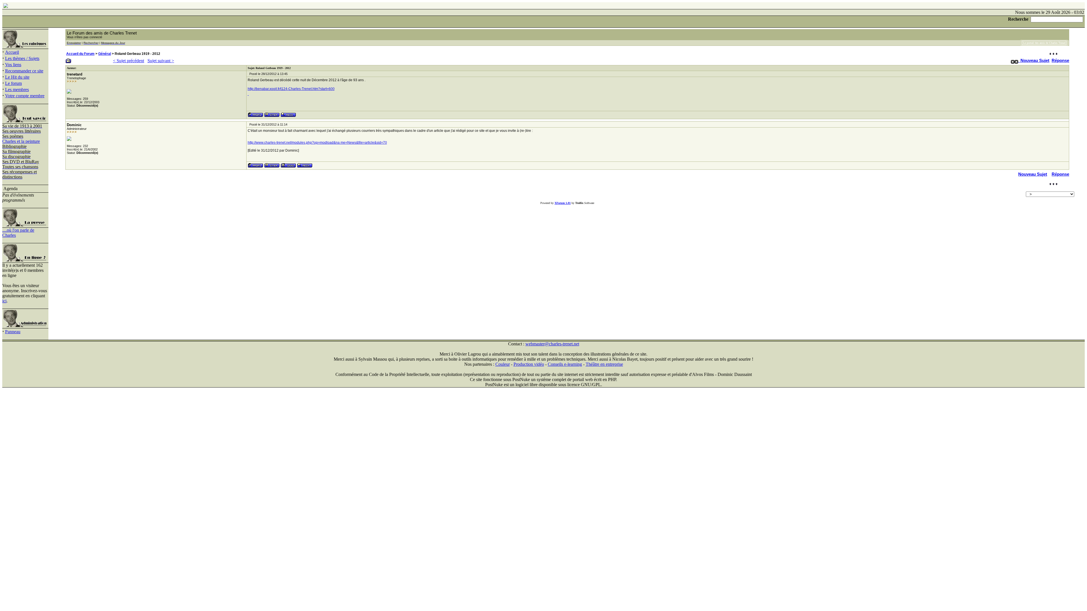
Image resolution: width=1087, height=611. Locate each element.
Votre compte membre (24, 95)
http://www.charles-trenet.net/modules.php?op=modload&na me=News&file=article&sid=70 (317, 143)
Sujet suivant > (160, 60)
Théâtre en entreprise (604, 364)
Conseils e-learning (565, 364)
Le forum (13, 83)
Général (104, 54)
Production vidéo (528, 364)
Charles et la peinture (21, 141)
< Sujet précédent (128, 60)
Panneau (12, 331)
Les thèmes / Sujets (22, 58)
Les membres (17, 89)
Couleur (502, 364)
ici (4, 300)
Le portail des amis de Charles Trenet (1044, 42)
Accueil (12, 52)
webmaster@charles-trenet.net (552, 343)
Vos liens (13, 64)
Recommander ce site (24, 70)
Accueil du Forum (80, 54)
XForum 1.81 (563, 203)
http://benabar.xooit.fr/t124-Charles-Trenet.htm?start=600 (291, 89)
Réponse (1060, 60)
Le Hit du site (17, 77)
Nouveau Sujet (1034, 60)
